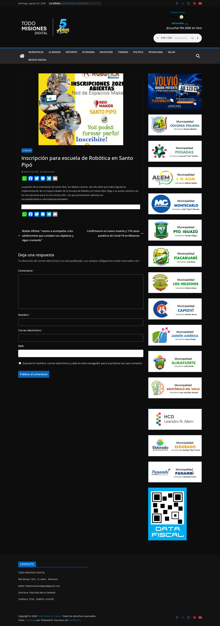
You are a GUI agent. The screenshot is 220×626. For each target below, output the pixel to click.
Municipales (36, 52)
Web (21, 346)
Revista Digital (38, 59)
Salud (171, 52)
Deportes (71, 52)
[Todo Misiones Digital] (22, 56)
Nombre (24, 315)
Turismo (123, 52)
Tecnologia (155, 52)
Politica (138, 52)
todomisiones (49, 171)
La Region (55, 52)
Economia (88, 52)
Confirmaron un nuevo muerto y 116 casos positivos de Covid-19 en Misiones (113, 233)
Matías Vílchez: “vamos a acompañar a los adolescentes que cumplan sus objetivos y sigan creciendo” (48, 235)
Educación (106, 52)
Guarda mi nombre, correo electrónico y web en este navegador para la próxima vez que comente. (82, 363)
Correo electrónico (30, 330)
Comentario (26, 270)
